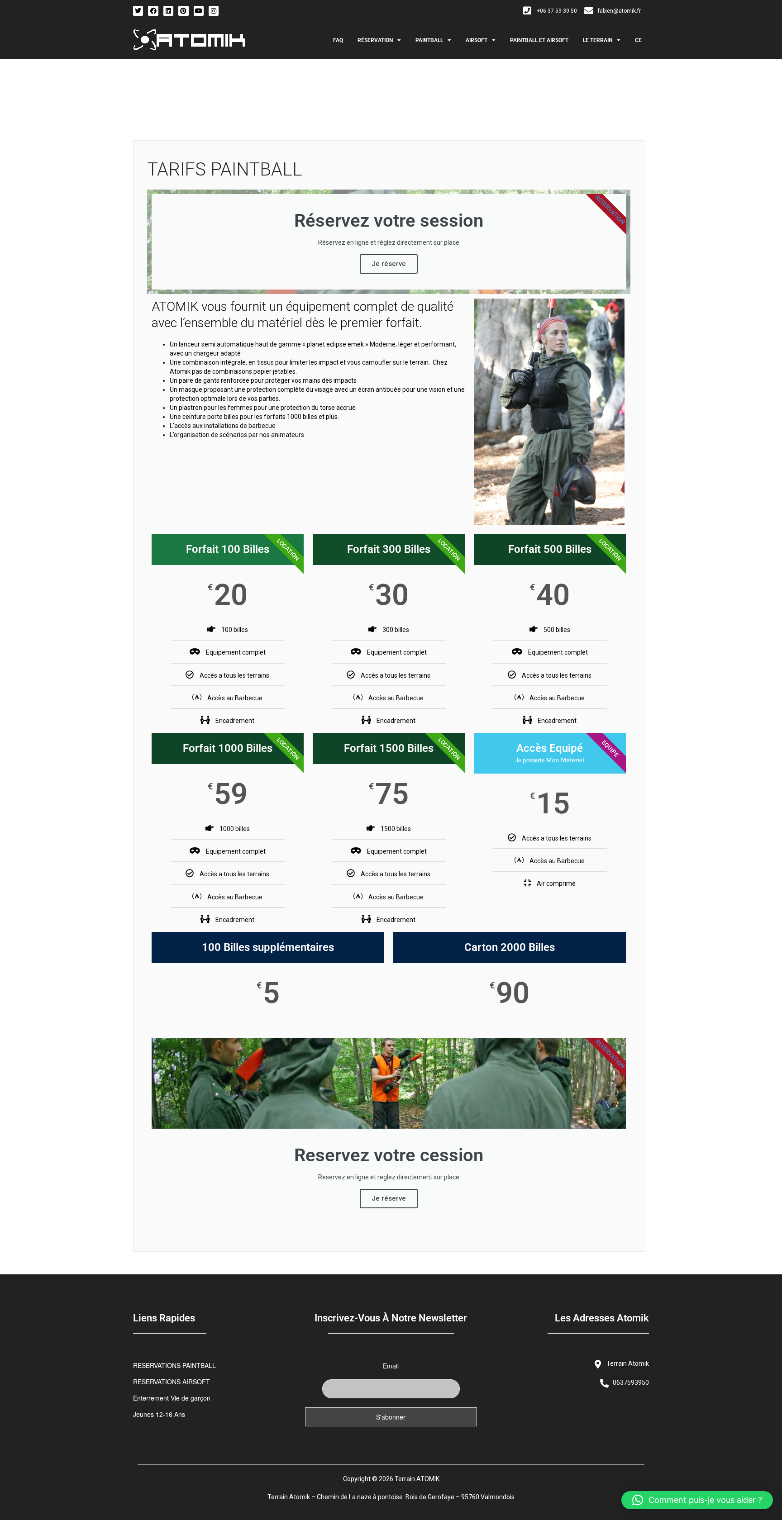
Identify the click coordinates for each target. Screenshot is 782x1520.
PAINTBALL (429, 40)
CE (638, 40)
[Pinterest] (183, 11)
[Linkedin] (168, 11)
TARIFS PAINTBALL (224, 169)
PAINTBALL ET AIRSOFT (539, 40)
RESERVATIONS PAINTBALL (174, 1365)
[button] (697, 1500)
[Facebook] (153, 11)
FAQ (338, 40)
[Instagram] (214, 11)
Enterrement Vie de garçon (171, 1397)
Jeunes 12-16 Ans (159, 1414)
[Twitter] (138, 11)
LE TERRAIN (597, 40)
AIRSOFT (476, 40)
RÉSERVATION (375, 40)
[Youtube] (199, 11)
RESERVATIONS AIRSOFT (171, 1381)
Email (391, 1365)
